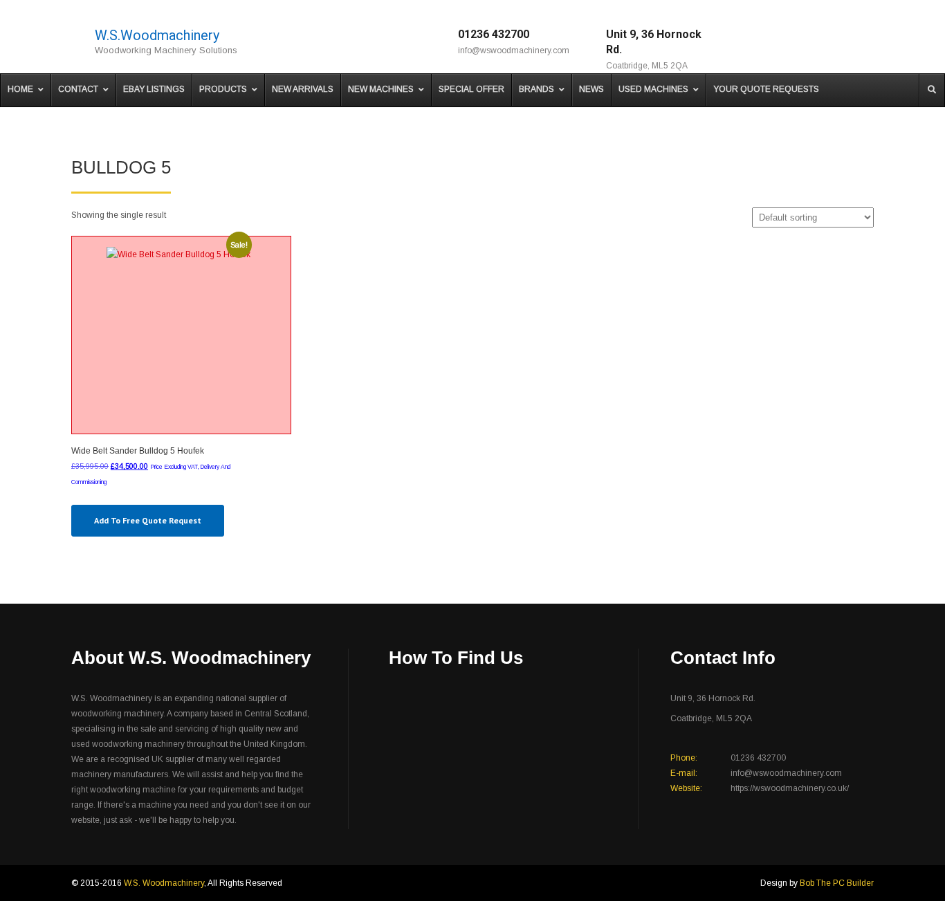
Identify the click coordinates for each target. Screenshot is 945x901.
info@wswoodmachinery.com (513, 50)
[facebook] (785, 41)
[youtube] (843, 41)
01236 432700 (493, 34)
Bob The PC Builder (837, 883)
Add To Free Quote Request (147, 520)
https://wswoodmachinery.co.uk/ (790, 788)
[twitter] (824, 41)
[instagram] (804, 41)
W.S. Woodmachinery (164, 883)
